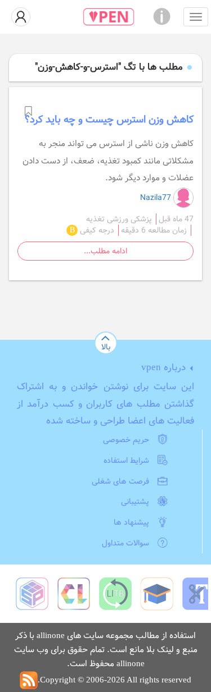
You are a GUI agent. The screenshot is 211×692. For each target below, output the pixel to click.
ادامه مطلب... (105, 251)
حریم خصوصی (126, 439)
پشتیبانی (135, 501)
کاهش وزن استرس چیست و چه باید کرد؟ (109, 120)
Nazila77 (156, 198)
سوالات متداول (125, 543)
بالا (105, 347)
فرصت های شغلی (120, 481)
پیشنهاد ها (131, 522)
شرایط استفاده (126, 460)
